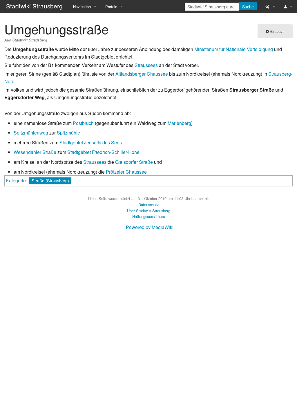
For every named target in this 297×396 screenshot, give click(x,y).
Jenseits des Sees (103, 142)
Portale (111, 6)
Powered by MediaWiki (149, 227)
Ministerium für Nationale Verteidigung (233, 49)
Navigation (82, 6)
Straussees (146, 65)
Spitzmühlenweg (31, 132)
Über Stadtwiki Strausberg (148, 210)
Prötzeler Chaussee (126, 171)
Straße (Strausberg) (50, 180)
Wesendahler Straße (35, 152)
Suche (248, 7)
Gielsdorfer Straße (134, 162)
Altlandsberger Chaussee (141, 73)
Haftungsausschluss (148, 216)
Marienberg (179, 123)
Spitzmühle (68, 132)
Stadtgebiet (71, 142)
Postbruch (83, 123)
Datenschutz (148, 204)
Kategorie (16, 180)
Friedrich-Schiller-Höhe (116, 152)
